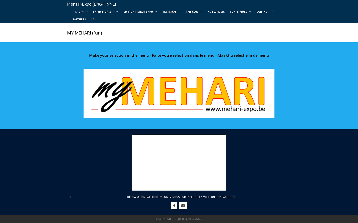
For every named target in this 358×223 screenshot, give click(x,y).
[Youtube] (183, 205)
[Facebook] (174, 205)
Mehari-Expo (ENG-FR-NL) (91, 4)
